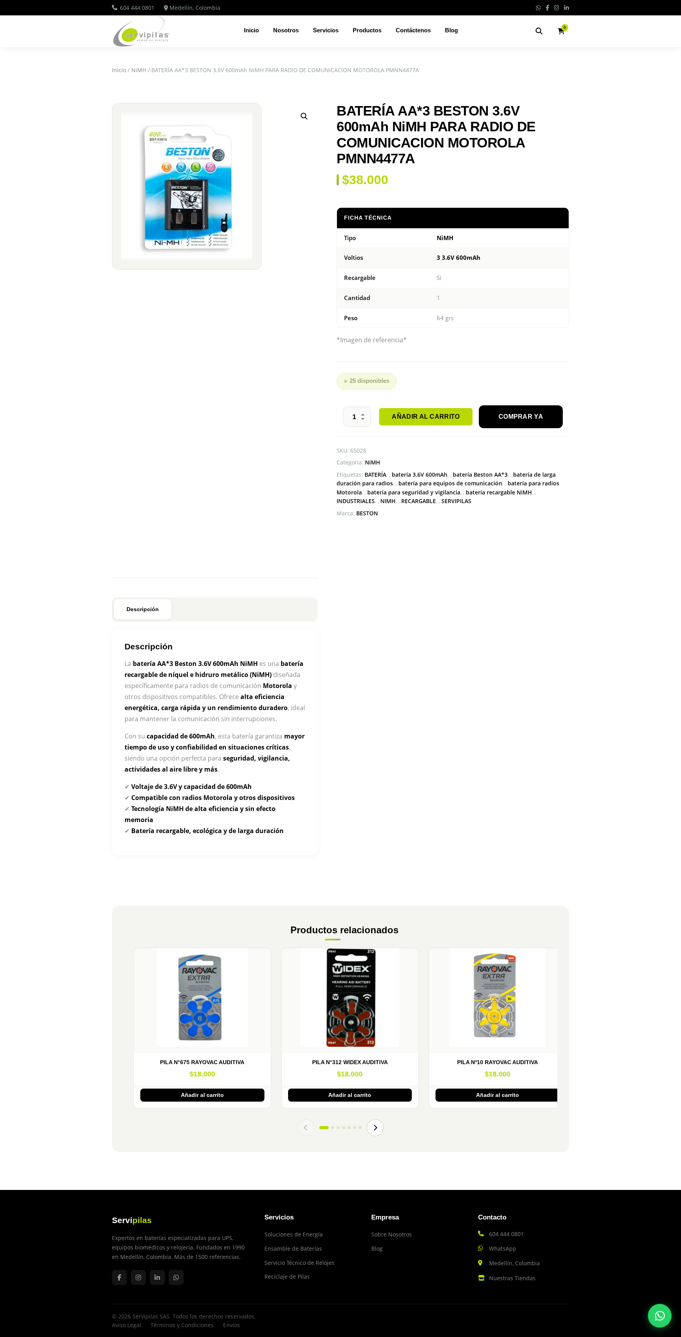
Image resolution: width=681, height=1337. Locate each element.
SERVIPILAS (456, 501)
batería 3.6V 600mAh (419, 474)
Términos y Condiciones (182, 1325)
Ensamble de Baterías (293, 1248)
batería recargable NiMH (499, 492)
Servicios (326, 30)
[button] (304, 116)
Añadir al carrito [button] (202, 1095)
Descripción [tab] (143, 609)
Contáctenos (413, 30)
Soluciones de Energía (293, 1234)
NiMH (138, 70)
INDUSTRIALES (356, 501)
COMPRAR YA (521, 416)
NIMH (388, 501)
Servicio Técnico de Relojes (299, 1262)
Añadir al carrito (426, 416)
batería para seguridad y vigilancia (413, 492)
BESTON (367, 513)
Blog (451, 30)
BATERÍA (375, 474)
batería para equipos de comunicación (450, 483)
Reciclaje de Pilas (287, 1276)
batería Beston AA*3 (480, 474)
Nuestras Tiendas (512, 1278)
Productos (367, 30)
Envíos (231, 1325)
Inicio (251, 30)
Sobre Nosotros (391, 1234)
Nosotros (286, 30)
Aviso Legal (126, 1325)
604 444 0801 (137, 7)
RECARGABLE (418, 501)
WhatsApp (502, 1248)
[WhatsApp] (660, 1316)
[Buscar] (539, 31)
